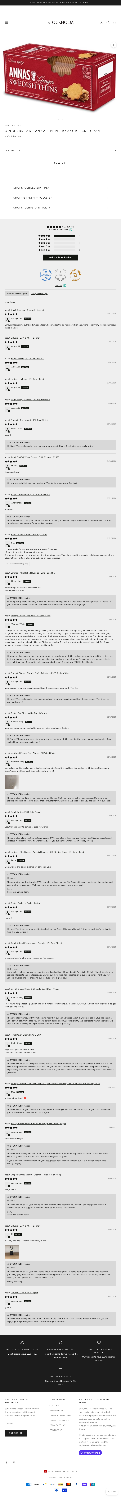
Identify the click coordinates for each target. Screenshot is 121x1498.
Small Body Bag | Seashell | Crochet (27, 310)
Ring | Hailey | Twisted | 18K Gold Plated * (30, 399)
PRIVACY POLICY (57, 1425)
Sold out (60, 163)
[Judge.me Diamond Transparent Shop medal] (46, 275)
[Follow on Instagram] (13, 1462)
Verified (58, 285)
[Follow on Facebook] (6, 1462)
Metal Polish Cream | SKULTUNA (26, 1034)
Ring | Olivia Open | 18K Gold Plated (27, 358)
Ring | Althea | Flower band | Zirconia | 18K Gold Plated (36, 943)
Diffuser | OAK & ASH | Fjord (24, 1292)
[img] (60, 226)
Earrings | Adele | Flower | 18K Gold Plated (30, 615)
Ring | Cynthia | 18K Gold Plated (25, 812)
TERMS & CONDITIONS (60, 1415)
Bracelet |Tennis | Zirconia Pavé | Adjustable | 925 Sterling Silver (40, 673)
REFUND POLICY (57, 1410)
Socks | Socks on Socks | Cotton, (26, 903)
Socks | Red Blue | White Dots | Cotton (29, 713)
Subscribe (16, 1433)
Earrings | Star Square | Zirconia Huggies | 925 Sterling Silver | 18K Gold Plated (47, 852)
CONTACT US (55, 1430)
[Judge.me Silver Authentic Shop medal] (60, 275)
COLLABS (54, 1405)
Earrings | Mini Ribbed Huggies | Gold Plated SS (33, 572)
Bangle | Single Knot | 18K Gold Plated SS (30, 494)
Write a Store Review (60, 257)
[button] (44, 236)
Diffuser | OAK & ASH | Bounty (25, 337)
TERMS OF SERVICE (59, 1420)
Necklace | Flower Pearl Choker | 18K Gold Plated (33, 753)
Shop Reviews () (39, 293)
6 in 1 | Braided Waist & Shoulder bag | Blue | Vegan (35, 989)
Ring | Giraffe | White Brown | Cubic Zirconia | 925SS (35, 457)
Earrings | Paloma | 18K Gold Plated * (28, 379)
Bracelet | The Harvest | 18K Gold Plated (29, 420)
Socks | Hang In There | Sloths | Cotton (29, 534)
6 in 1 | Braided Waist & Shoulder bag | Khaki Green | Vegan (38, 1123)
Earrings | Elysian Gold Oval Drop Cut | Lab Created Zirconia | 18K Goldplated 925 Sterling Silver (55, 1083)
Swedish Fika (13, 126)
